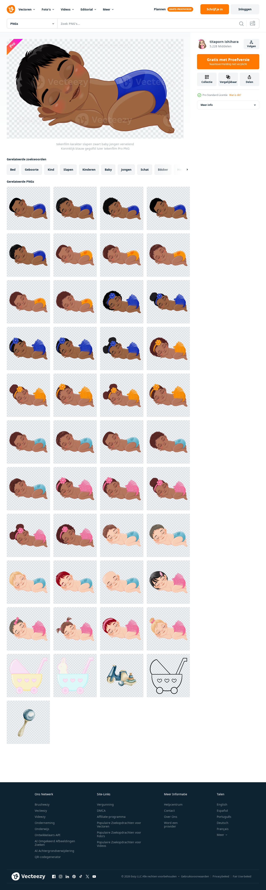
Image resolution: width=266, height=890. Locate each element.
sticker (163, 169)
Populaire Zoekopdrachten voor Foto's (119, 834)
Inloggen (244, 9)
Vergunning (105, 804)
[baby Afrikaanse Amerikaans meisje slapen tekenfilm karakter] (75, 488)
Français (223, 829)
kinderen (88, 169)
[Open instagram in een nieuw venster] (60, 876)
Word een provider (171, 824)
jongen (126, 169)
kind (51, 169)
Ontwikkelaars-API (47, 835)
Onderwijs (42, 829)
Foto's (46, 9)
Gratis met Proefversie (228, 61)
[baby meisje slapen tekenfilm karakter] (168, 582)
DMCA (101, 811)
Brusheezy (42, 804)
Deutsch (222, 823)
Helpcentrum (173, 804)
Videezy (40, 817)
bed (13, 169)
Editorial (87, 9)
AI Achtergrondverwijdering (54, 851)
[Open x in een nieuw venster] (87, 876)
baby (108, 169)
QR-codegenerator (48, 857)
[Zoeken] (241, 23)
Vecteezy (41, 811)
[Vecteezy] (11, 9)
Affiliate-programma (111, 817)
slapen (68, 169)
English (222, 804)
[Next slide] (183, 169)
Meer (106, 9)
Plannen (160, 9)
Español (222, 811)
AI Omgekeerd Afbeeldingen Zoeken (55, 843)
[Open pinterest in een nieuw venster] (74, 876)
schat (145, 169)
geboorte (31, 169)
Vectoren (25, 9)
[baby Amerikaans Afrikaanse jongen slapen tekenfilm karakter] (28, 442)
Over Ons (170, 817)
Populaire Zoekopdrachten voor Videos (119, 844)
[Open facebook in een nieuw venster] (54, 876)
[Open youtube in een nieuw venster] (94, 876)
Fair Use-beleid (242, 876)
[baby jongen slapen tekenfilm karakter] (121, 535)
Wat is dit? (235, 95)
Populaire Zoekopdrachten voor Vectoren (119, 824)
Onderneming (45, 823)
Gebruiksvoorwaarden (195, 876)
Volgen (251, 46)
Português (224, 817)
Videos (65, 9)
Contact (169, 811)
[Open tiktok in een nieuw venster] (80, 876)
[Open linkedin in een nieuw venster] (67, 876)
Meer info (207, 105)
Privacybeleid (221, 876)
